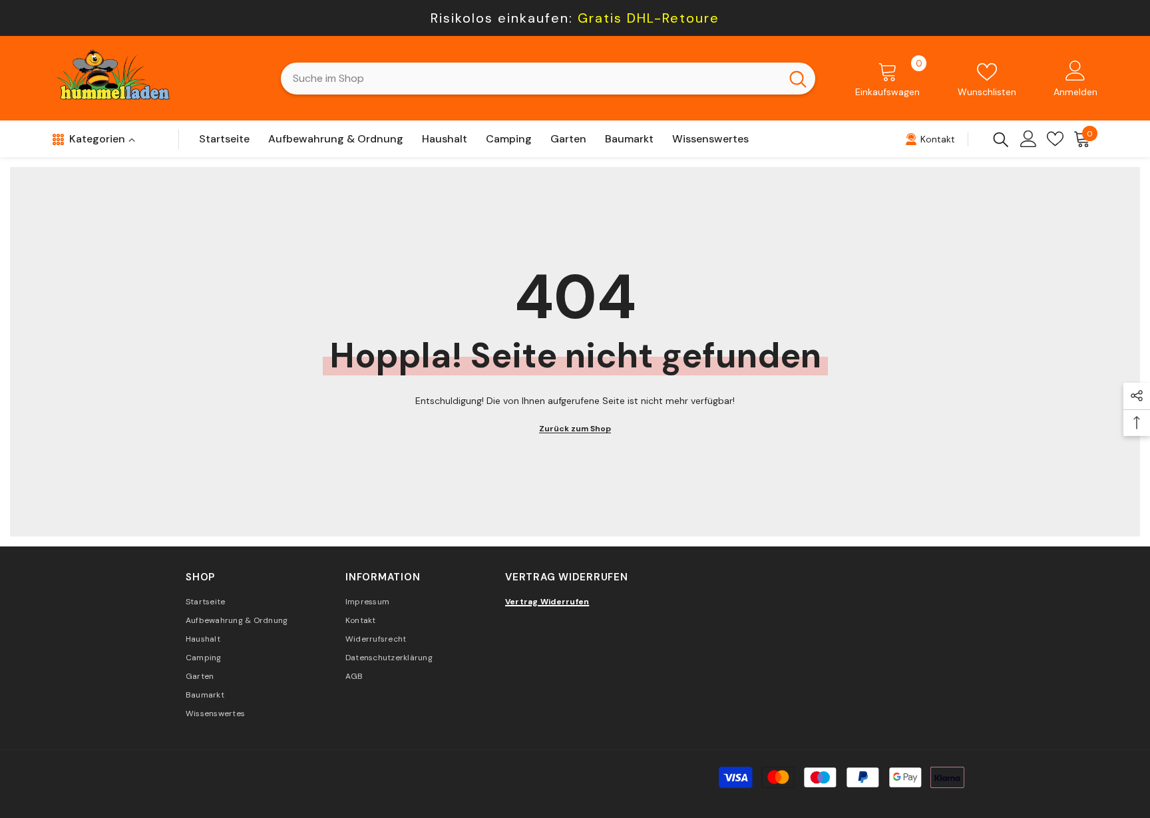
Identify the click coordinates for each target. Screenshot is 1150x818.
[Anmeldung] (1028, 138)
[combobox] (531, 79)
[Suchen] (548, 79)
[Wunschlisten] (1055, 138)
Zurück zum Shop (575, 428)
